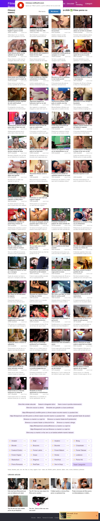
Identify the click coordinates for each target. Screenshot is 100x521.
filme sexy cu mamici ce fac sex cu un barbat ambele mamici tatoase (50, 432)
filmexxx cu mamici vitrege (66, 422)
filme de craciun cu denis (35, 407)
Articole (33, 517)
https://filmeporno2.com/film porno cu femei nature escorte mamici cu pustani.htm (50, 412)
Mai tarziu (42, 11)
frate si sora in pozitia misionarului (70, 404)
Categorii (88, 4)
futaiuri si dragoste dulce (46, 404)
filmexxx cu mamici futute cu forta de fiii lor (39, 422)
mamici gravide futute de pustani (79, 416)
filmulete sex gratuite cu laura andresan (60, 407)
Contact (57, 517)
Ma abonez (54, 11)
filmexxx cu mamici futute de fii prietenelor (61, 419)
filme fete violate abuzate (27, 404)
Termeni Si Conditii (47, 517)
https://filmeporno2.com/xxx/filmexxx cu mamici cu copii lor (50, 426)
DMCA (39, 517)
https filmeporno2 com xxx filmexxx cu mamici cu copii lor (50, 429)
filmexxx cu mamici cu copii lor (34, 419)
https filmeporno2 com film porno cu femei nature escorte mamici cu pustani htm (37, 416)
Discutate (70, 4)
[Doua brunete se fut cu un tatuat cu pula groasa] (82, 311)
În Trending (79, 4)
